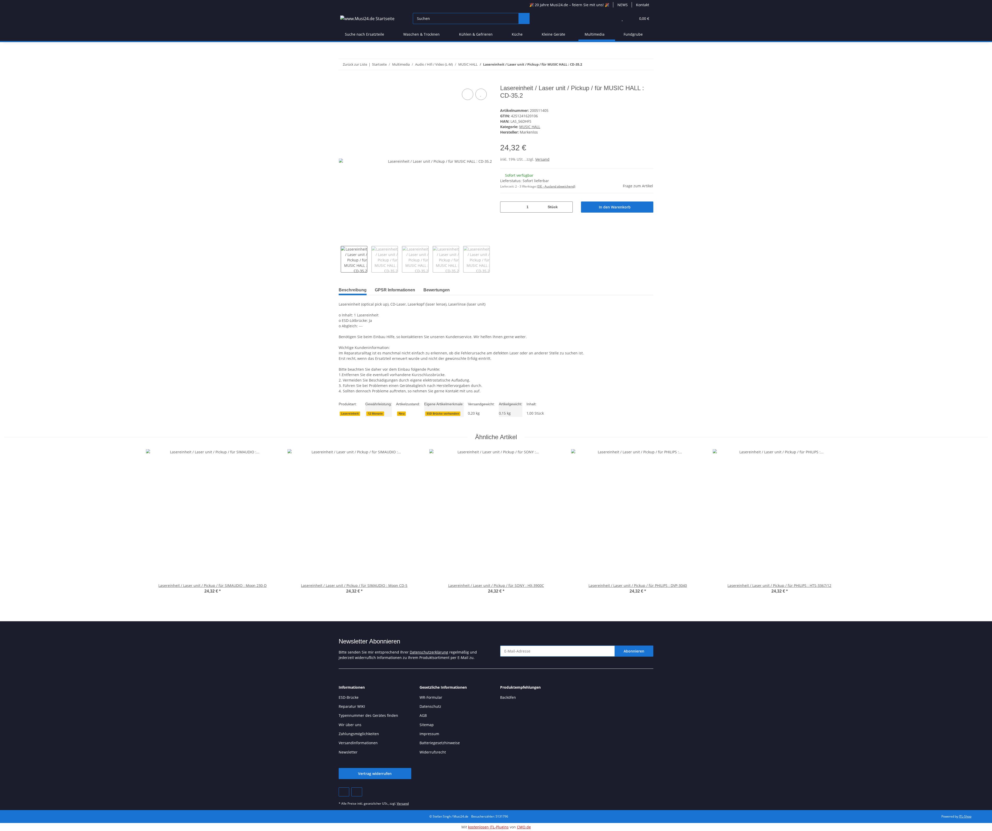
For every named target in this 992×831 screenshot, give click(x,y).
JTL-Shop (965, 816)
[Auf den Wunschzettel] (481, 94)
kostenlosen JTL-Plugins (488, 827)
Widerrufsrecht (433, 752)
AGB (423, 715)
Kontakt (642, 4)
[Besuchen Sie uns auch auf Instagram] (356, 791)
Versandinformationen (358, 742)
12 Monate (375, 413)
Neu (402, 413)
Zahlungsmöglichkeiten (359, 733)
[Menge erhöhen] (566, 207)
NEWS (622, 4)
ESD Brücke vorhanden (443, 413)
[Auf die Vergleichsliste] (467, 94)
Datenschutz (430, 706)
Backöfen (508, 697)
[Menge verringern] (506, 207)
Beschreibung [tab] (353, 290)
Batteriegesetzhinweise (440, 742)
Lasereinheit (350, 413)
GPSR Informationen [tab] (395, 290)
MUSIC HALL (529, 126)
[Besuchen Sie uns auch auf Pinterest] (344, 791)
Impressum (429, 733)
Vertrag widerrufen (375, 773)
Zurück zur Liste (355, 64)
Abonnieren (634, 651)
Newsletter (348, 752)
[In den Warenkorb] (343, 81)
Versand (542, 159)
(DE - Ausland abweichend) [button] (556, 186)
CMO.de (524, 827)
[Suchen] (524, 18)
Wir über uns (350, 724)
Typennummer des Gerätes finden (368, 715)
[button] (611, 18)
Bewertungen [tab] (436, 290)
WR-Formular (431, 697)
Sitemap (427, 724)
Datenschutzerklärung (429, 652)
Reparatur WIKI (352, 706)
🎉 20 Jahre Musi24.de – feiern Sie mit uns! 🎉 (569, 4)
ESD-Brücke (349, 697)
